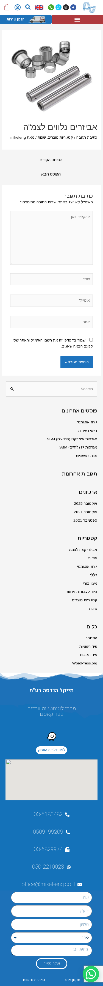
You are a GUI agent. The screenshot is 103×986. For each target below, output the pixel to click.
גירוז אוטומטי (87, 422)
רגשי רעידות (87, 431)
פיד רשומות (88, 647)
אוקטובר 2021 (85, 512)
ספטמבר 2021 (85, 520)
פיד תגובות (88, 655)
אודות (92, 558)
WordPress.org (84, 663)
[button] (28, 7)
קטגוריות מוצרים (60, 137)
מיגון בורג (90, 583)
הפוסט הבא (51, 174)
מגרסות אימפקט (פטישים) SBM (72, 439)
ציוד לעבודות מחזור (81, 592)
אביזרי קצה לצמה (83, 550)
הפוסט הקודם (51, 160)
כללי (93, 575)
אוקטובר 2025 (85, 503)
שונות (42, 137)
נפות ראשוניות (86, 456)
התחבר (91, 638)
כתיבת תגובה (86, 137)
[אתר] (51, 323)
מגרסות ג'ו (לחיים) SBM (78, 447)
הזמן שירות (15, 19)
